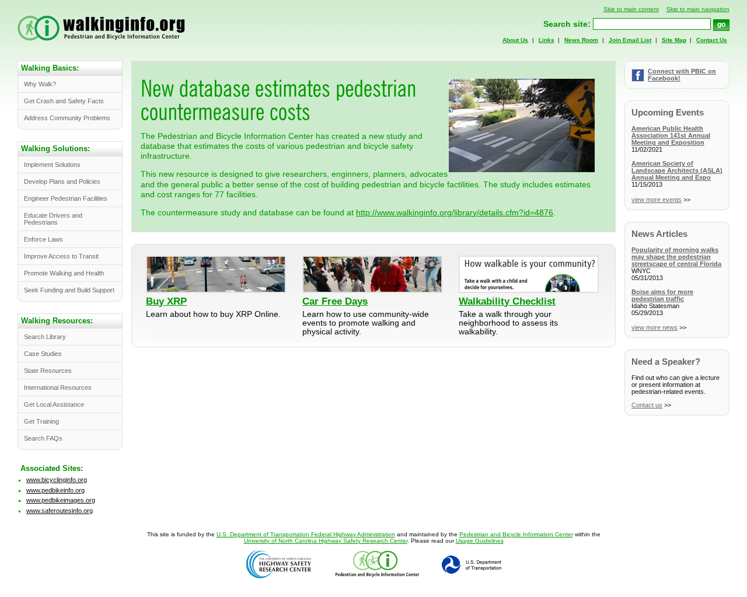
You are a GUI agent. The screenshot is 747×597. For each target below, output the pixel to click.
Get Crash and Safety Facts (64, 100)
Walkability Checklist (507, 301)
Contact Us (711, 40)
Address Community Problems (67, 117)
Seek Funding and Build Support (69, 290)
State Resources (48, 370)
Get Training (41, 421)
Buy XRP (166, 301)
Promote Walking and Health (64, 273)
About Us (515, 40)
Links (546, 40)
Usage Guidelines (480, 540)
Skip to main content (631, 9)
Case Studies (43, 353)
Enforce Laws (43, 239)
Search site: (567, 24)
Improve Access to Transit (61, 256)
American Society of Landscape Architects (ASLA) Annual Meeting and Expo (676, 170)
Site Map (674, 40)
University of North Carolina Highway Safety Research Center (325, 540)
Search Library (45, 336)
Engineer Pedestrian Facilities (65, 198)
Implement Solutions (52, 164)
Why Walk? (40, 84)
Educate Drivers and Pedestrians (53, 219)
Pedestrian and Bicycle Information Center (516, 534)
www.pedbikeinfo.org (55, 490)
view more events (656, 199)
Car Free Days (335, 301)
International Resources (58, 387)
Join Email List (630, 40)
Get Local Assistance (54, 404)
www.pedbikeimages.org (60, 500)
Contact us (646, 405)
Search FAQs (43, 438)
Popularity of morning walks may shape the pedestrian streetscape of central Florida (676, 256)
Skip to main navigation (697, 9)
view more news (654, 327)
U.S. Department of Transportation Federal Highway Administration (306, 534)
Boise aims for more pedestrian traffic (662, 295)
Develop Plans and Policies (62, 181)
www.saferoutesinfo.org (59, 510)
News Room (581, 40)
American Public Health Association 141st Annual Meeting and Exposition (670, 135)
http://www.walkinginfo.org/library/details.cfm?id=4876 (454, 212)
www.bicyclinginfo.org (56, 479)
